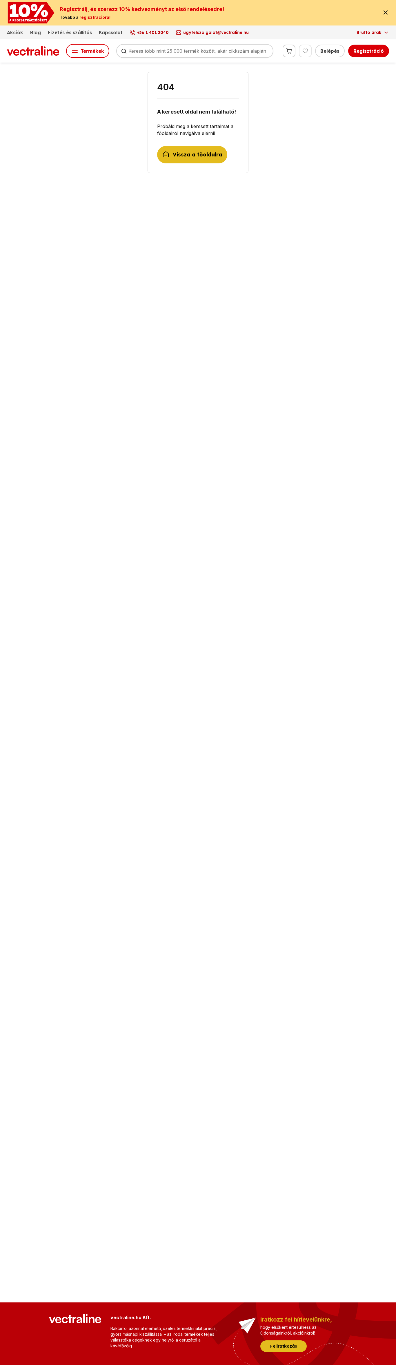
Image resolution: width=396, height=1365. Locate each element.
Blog (35, 32)
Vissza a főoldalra (197, 154)
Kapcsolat (111, 32)
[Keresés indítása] (124, 51)
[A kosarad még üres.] (289, 51)
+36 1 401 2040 (153, 32)
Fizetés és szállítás (70, 32)
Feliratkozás (283, 1346)
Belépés (329, 51)
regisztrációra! (94, 17)
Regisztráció (368, 51)
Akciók (15, 32)
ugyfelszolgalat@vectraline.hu (216, 32)
